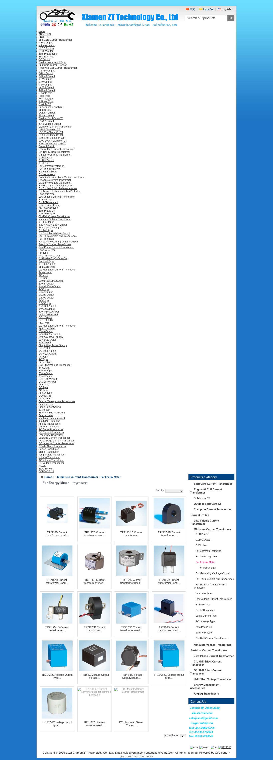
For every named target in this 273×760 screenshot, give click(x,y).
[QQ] (214, 747)
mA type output (47, 45)
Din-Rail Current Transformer (54, 152)
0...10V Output (46, 160)
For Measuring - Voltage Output (55, 185)
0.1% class (44, 163)
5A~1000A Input (47, 351)
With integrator (46, 98)
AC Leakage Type (48, 208)
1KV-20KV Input (47, 381)
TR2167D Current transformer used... (57, 581)
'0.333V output (46, 51)
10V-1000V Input (48, 379)
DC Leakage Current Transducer (56, 443)
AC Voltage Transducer (51, 460)
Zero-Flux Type (47, 213)
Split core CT (46, 110)
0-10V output (46, 42)
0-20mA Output (47, 76)
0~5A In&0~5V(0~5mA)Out (53, 258)
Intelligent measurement (52, 418)
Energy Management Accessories (57, 401)
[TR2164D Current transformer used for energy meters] (131, 560)
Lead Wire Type (47, 250)
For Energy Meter (48, 171)
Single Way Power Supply (53, 345)
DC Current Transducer (51, 432)
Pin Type (43, 252)
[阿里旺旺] (224, 747)
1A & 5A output (46, 48)
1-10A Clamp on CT (49, 129)
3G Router (44, 409)
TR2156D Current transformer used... (169, 581)
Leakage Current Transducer (54, 437)
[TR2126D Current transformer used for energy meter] (57, 513)
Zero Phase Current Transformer (56, 247)
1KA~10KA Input (47, 353)
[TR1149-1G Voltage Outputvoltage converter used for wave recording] (131, 655)
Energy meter (46, 415)
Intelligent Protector (49, 421)
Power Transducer (49, 449)
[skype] (204, 747)
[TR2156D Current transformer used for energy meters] (169, 560)
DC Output (44, 59)
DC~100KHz (45, 317)
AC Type (43, 359)
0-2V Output (45, 79)
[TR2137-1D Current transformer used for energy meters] (169, 513)
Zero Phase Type (48, 53)
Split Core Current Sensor (53, 65)
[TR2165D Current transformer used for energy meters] (95, 560)
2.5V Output (45, 303)
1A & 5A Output (47, 112)
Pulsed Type (45, 362)
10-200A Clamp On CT (51, 135)
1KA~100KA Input (48, 314)
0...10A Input (45, 157)
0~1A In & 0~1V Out (49, 255)
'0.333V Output (47, 70)
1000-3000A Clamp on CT (53, 140)
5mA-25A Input (47, 309)
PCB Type (44, 323)
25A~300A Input (47, 306)
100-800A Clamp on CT (51, 138)
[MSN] (194, 747)
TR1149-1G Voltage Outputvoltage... (131, 676)
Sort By (160, 490)
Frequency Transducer (51, 435)
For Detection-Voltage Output (54, 233)
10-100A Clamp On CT (51, 132)
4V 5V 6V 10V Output (50, 227)
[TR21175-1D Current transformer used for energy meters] (57, 608)
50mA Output (46, 292)
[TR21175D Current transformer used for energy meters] (95, 608)
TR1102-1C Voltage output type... (57, 724)
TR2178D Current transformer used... (131, 629)
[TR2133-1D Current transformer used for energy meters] (131, 513)
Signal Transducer (49, 451)
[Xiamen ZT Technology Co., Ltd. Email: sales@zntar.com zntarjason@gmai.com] (109, 26)
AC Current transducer (51, 429)
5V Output (44, 300)
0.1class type (46, 230)
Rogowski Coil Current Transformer (58, 67)
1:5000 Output (46, 297)
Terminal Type (46, 261)
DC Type (43, 356)
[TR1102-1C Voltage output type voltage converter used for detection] (57, 703)
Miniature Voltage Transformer (55, 219)
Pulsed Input (45, 272)
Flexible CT (45, 104)
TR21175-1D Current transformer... (57, 629)
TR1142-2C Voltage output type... (169, 676)
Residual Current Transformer (55, 244)
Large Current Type (49, 205)
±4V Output (45, 342)
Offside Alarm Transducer (52, 446)
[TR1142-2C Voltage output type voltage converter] (169, 655)
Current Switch (47, 146)
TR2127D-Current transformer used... (95, 534)
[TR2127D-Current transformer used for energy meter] (95, 513)
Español (207, 9)
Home (48, 477)
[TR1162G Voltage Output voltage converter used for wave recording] (95, 655)
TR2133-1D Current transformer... (131, 534)
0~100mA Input (47, 264)
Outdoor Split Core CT (51, 118)
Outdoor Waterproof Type (52, 62)
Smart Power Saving (50, 407)
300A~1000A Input (49, 311)
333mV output (46, 115)
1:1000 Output (46, 295)
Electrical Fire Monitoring (52, 412)
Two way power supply (51, 337)
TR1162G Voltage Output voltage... (94, 676)
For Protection (46, 238)
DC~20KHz (45, 348)
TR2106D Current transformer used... (169, 629)
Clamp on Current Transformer (55, 126)
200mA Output (46, 283)
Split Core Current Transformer (55, 39)
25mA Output (46, 370)
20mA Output (46, 331)
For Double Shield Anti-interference (58, 188)
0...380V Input (46, 222)
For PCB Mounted (48, 202)
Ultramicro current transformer (55, 180)
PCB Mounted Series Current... (131, 724)
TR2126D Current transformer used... (57, 534)
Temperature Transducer (52, 454)
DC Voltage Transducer (51, 463)
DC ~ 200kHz (46, 320)
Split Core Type (47, 266)
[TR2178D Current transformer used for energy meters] (131, 608)
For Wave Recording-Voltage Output (58, 241)
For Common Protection (51, 166)
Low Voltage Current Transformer (57, 149)
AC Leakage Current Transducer (56, 440)
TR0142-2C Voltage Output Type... (57, 676)
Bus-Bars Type (46, 56)
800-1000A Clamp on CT (52, 143)
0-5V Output (45, 84)
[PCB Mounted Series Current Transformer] (131, 703)
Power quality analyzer (51, 107)
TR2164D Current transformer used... (131, 581)
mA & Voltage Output (50, 124)
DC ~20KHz (45, 398)
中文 (192, 9)
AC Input (43, 275)
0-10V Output (46, 73)
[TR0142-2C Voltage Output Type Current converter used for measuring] (57, 655)
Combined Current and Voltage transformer (62, 177)
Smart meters (46, 404)
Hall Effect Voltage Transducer (55, 365)
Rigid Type (44, 95)
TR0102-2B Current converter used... (95, 724)
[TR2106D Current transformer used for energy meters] (169, 608)
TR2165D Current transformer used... (95, 581)
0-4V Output (45, 81)
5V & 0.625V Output (49, 334)
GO (231, 18)
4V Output (44, 289)
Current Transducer (49, 426)
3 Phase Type (46, 101)
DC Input (43, 278)
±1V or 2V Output (48, 339)
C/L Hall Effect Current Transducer (57, 269)
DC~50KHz (45, 395)
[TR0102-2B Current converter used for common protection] (95, 703)
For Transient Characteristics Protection (60, 191)
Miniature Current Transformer (55, 154)
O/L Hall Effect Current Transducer (57, 325)
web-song (221, 752)
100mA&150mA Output (51, 280)
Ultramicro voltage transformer (55, 182)
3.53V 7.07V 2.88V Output (53, 224)
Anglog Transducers (50, 423)
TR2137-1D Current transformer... (169, 534)
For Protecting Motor (50, 168)
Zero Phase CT (47, 210)
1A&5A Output (46, 87)
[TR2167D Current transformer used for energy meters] (57, 560)
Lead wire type (47, 194)
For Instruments (47, 174)
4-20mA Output (47, 90)
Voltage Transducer (49, 457)
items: (175, 735)
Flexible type (45, 93)
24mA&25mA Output (50, 286)
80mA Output (46, 376)
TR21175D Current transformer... (94, 629)
